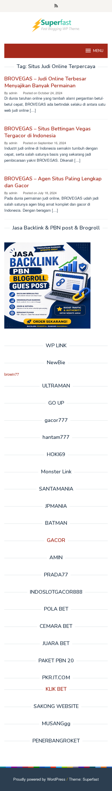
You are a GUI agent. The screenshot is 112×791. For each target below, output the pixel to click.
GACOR (56, 540)
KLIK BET (56, 689)
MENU (98, 50)
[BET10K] (56, 24)
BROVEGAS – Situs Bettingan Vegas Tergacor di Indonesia (47, 132)
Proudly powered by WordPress (39, 779)
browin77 (11, 374)
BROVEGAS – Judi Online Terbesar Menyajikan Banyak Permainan (45, 82)
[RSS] (56, 6)
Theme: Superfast (84, 779)
